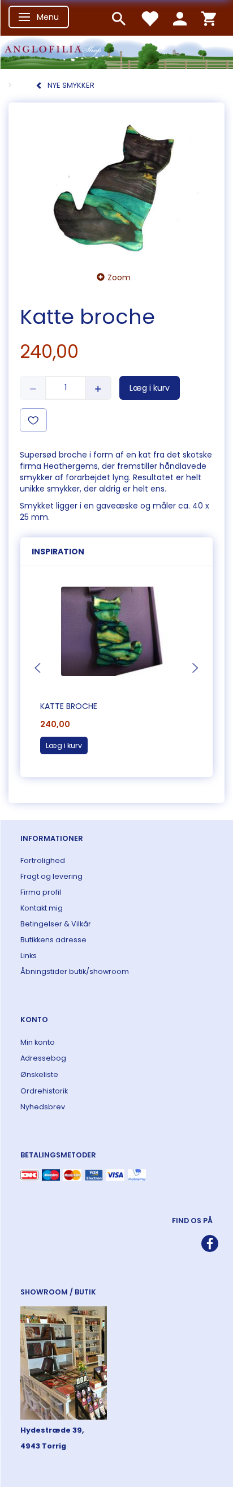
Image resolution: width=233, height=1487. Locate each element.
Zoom (119, 277)
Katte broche (68, 706)
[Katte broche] (116, 184)
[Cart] (209, 18)
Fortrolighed (42, 860)
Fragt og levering (51, 876)
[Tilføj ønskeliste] (33, 420)
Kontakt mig (41, 908)
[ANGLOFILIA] (116, 51)
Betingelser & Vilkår (55, 924)
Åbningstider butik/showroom (74, 971)
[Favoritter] (149, 18)
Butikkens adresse (53, 940)
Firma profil (40, 892)
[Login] (180, 18)
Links (28, 955)
